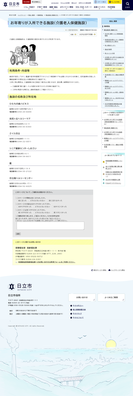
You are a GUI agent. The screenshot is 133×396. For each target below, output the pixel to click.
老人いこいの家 (110, 53)
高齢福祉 (40, 15)
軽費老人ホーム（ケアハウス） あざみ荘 (114, 87)
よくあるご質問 (111, 297)
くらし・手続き (29, 7)
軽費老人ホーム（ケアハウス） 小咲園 (114, 81)
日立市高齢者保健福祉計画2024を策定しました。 (113, 104)
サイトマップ (77, 313)
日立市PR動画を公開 (113, 179)
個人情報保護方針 (79, 309)
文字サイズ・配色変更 (85, 2)
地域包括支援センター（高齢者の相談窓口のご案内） (114, 40)
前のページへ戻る (100, 270)
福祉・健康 (31, 15)
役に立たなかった (55, 200)
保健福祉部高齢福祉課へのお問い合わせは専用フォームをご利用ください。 (46, 262)
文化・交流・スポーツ (83, 7)
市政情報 (111, 7)
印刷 (72, 34)
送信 (18, 234)
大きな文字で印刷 (86, 34)
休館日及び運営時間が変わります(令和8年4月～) (114, 174)
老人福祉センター (110, 45)
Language (55, 2)
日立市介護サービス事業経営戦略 (114, 34)
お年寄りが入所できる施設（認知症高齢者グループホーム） (114, 64)
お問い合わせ (82, 297)
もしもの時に (116, 2)
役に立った (22, 200)
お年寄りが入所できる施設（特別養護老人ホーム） (114, 58)
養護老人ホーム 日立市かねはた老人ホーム (114, 99)
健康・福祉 (53, 7)
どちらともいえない (37, 200)
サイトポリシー (78, 305)
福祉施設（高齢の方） (52, 15)
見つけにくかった (60, 212)
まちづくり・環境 (66, 7)
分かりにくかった (60, 206)
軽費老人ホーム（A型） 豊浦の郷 (114, 93)
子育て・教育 (42, 7)
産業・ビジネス (99, 7)
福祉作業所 (108, 49)
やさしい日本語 (65, 2)
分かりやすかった (25, 206)
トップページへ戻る (118, 270)
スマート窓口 (101, 2)
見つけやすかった (25, 212)
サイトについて (78, 317)
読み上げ (74, 2)
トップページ (22, 15)
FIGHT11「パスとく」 (113, 183)
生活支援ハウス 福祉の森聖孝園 (114, 75)
